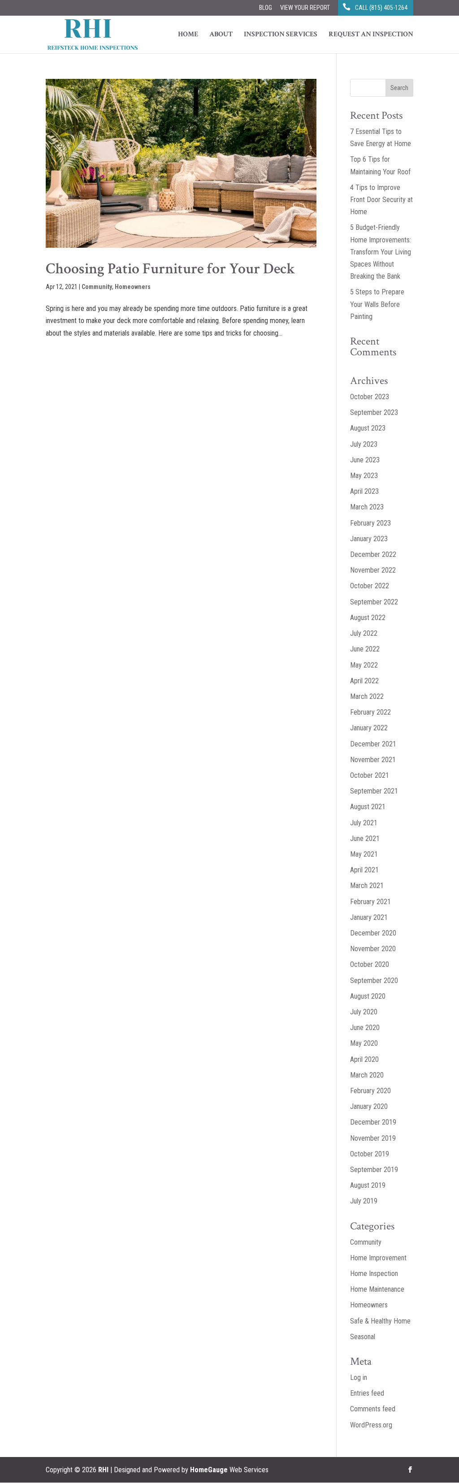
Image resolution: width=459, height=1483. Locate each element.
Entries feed (367, 1393)
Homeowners (133, 286)
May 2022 (364, 665)
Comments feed (372, 1409)
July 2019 (363, 1201)
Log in (358, 1377)
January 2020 (369, 1106)
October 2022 (369, 586)
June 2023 (365, 460)
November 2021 (373, 759)
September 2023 (374, 412)
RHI (103, 1470)
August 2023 (367, 428)
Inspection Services (280, 35)
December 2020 (373, 933)
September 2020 (374, 980)
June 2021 (365, 838)
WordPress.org (371, 1425)
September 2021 (374, 791)
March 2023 (367, 507)
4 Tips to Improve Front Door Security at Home (381, 199)
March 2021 (367, 885)
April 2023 (364, 491)
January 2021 (369, 917)
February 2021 (370, 901)
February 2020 (370, 1090)
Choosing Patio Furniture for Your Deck (170, 269)
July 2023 (363, 444)
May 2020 (364, 1043)
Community (97, 286)
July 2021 (363, 823)
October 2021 (369, 775)
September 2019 (374, 1169)
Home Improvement (378, 1258)
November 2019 (373, 1138)
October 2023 (369, 396)
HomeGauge (209, 1470)
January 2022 (369, 728)
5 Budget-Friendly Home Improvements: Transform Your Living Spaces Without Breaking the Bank (380, 251)
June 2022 (365, 649)
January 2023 (369, 539)
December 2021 (373, 744)
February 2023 (370, 523)
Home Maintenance (377, 1289)
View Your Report (305, 7)
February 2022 (370, 712)
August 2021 (367, 806)
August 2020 (367, 996)
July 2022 (363, 633)
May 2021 (364, 854)
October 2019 (369, 1154)
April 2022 (364, 681)
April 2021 (364, 870)
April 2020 (364, 1059)
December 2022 (373, 554)
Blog (265, 7)
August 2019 (367, 1185)
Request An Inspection (371, 35)
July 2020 (363, 1012)
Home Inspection (374, 1273)
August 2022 (367, 617)
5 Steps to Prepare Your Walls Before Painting (377, 304)
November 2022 (373, 570)
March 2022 (367, 696)
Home (188, 35)
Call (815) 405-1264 (381, 7)
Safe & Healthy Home (380, 1321)
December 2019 (373, 1122)
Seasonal (362, 1336)
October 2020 (369, 964)
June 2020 (365, 1027)
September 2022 (374, 602)
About (221, 35)
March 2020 (367, 1075)
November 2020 (373, 948)
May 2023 (364, 475)
